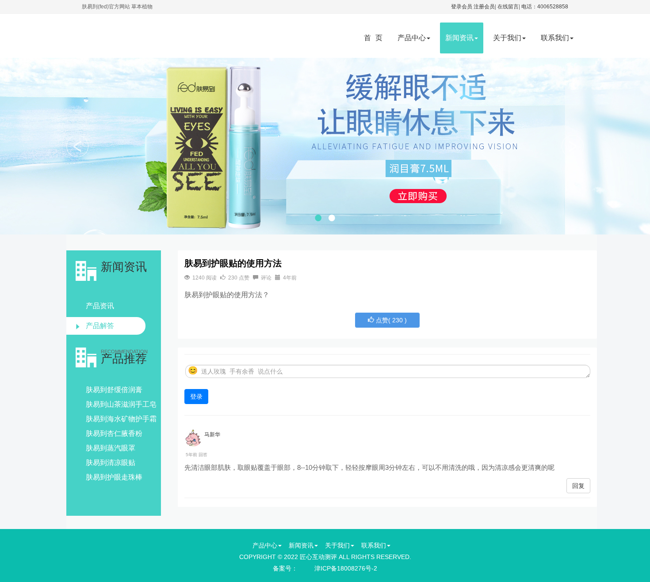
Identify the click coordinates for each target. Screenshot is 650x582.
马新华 (212, 434)
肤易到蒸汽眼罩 (110, 448)
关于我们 (507, 38)
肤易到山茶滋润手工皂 (121, 404)
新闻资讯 (459, 38)
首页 (375, 38)
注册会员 (484, 7)
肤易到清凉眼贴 (110, 462)
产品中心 (412, 38)
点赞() (390, 320)
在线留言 (508, 7)
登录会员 (461, 7)
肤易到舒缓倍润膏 (114, 389)
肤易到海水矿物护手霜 (121, 419)
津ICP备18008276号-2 (345, 568)
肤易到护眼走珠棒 (114, 477)
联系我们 (555, 38)
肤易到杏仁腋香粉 (114, 433)
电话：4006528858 (544, 7)
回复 (578, 485)
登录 (196, 396)
